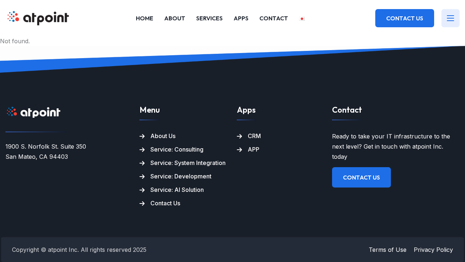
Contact (273, 18)
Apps (241, 18)
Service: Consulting (176, 149)
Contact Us (404, 18)
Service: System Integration (188, 162)
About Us (162, 136)
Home (144, 18)
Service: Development (180, 176)
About (174, 18)
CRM (254, 136)
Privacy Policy (433, 249)
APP (253, 149)
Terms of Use (388, 249)
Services (209, 18)
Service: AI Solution (177, 189)
